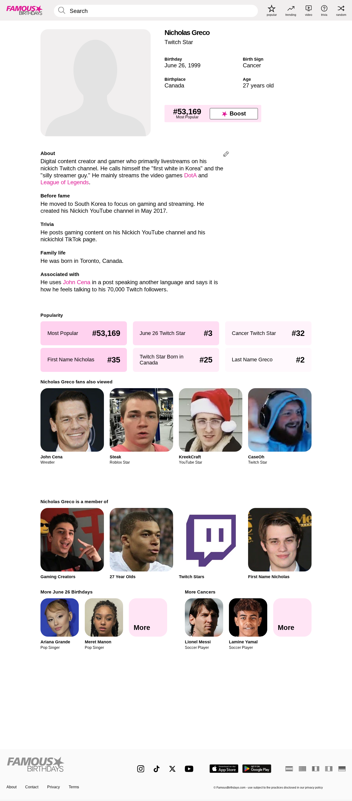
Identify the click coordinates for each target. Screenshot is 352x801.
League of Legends (64, 182)
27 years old (258, 85)
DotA (190, 175)
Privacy (53, 787)
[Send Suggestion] (226, 154)
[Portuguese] (302, 768)
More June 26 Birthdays (66, 591)
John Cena (76, 282)
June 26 (175, 65)
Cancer (252, 65)
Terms (74, 787)
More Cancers (200, 591)
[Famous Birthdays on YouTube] (190, 768)
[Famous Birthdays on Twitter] (172, 768)
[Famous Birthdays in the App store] (224, 768)
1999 (194, 65)
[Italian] (329, 768)
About (11, 787)
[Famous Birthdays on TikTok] (156, 768)
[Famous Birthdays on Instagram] (140, 768)
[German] (342, 768)
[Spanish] (289, 768)
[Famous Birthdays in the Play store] (256, 768)
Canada (174, 85)
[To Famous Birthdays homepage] (24, 10)
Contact (31, 787)
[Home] (61, 764)
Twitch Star (179, 42)
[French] (315, 768)
